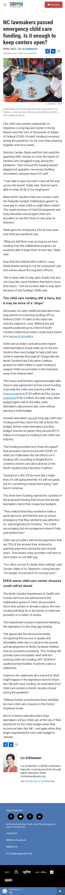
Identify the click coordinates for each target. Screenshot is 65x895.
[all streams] (61, 891)
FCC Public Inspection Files (19, 853)
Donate (54, 4)
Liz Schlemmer (30, 48)
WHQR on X (12, 847)
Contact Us (11, 833)
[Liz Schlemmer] (10, 762)
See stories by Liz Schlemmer (38, 781)
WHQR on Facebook (16, 840)
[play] (5, 891)
